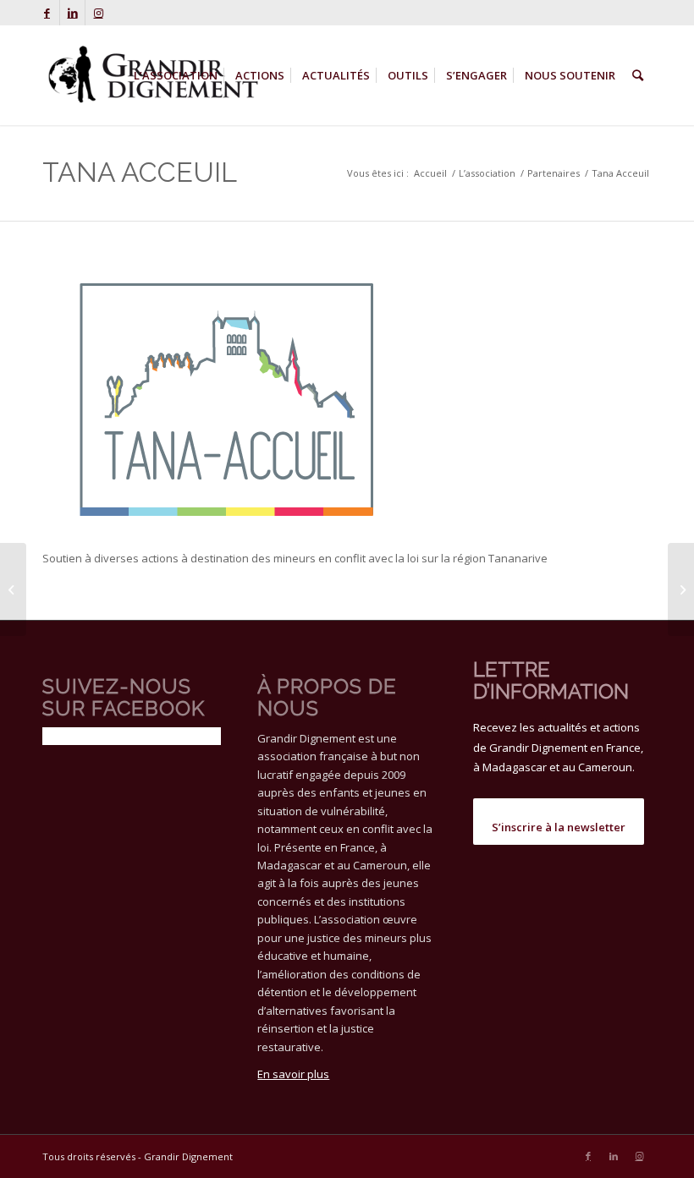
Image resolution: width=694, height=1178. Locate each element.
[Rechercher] (638, 75)
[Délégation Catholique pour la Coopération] (13, 589)
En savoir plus (293, 1074)
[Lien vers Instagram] (98, 12)
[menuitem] (175, 75)
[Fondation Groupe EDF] (681, 589)
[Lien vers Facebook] (47, 12)
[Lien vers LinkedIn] (72, 12)
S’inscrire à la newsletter (558, 827)
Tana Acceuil (139, 172)
